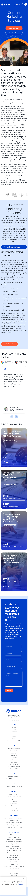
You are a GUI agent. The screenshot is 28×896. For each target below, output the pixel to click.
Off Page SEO (14, 757)
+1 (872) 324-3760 (14, 720)
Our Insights (14, 734)
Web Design (14, 875)
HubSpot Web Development (14, 857)
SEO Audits (14, 762)
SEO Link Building (14, 764)
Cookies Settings (13, 890)
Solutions (14, 729)
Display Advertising (14, 799)
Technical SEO (14, 769)
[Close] (24, 879)
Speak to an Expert (14, 28)
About (14, 738)
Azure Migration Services (14, 844)
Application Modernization (14, 837)
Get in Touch (9, 344)
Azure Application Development (14, 841)
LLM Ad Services (14, 810)
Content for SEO (14, 750)
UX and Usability (14, 873)
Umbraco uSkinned (14, 868)
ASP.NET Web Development (14, 839)
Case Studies (14, 731)
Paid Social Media (14, 803)
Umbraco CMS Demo (14, 862)
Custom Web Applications (14, 850)
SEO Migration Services (14, 766)
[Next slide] (16, 416)
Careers (14, 736)
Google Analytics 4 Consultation (14, 822)
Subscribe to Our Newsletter (14, 740)
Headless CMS (14, 855)
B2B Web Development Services (14, 853)
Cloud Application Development (14, 846)
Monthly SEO (14, 755)
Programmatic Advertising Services (14, 805)
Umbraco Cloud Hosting (14, 859)
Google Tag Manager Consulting (14, 827)
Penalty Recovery (14, 759)
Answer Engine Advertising (14, 796)
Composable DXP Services (14, 848)
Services (14, 727)
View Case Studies (14, 33)
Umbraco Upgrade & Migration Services (14, 866)
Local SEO (14, 753)
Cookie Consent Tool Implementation (14, 818)
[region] (13, 886)
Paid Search (14, 801)
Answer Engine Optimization (14, 776)
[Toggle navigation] (25, 4)
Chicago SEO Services (14, 748)
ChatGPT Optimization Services (14, 779)
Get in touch (18, 4)
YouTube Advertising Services (14, 808)
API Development (14, 835)
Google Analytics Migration (14, 824)
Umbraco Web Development (14, 871)
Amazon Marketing (14, 794)
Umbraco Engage (14, 864)
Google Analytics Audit (14, 820)
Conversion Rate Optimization (14, 786)
